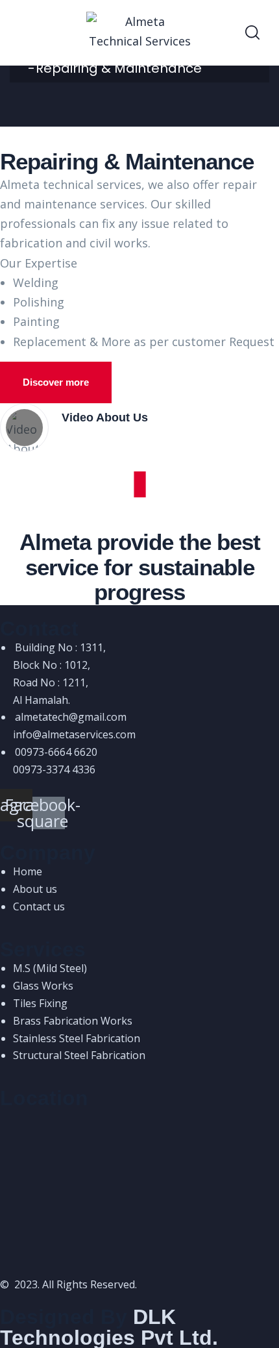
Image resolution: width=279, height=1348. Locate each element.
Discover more (56, 382)
